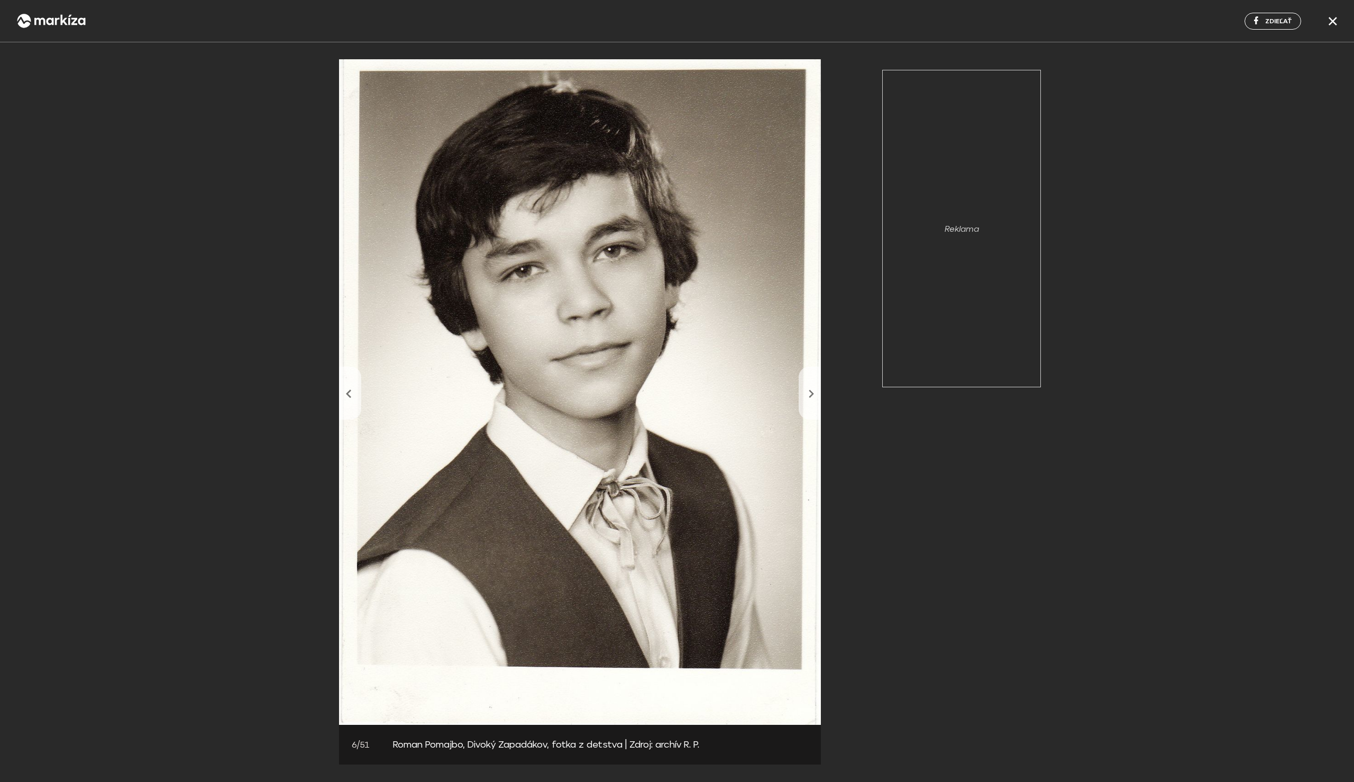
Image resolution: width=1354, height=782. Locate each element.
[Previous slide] (350, 393)
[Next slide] (810, 393)
